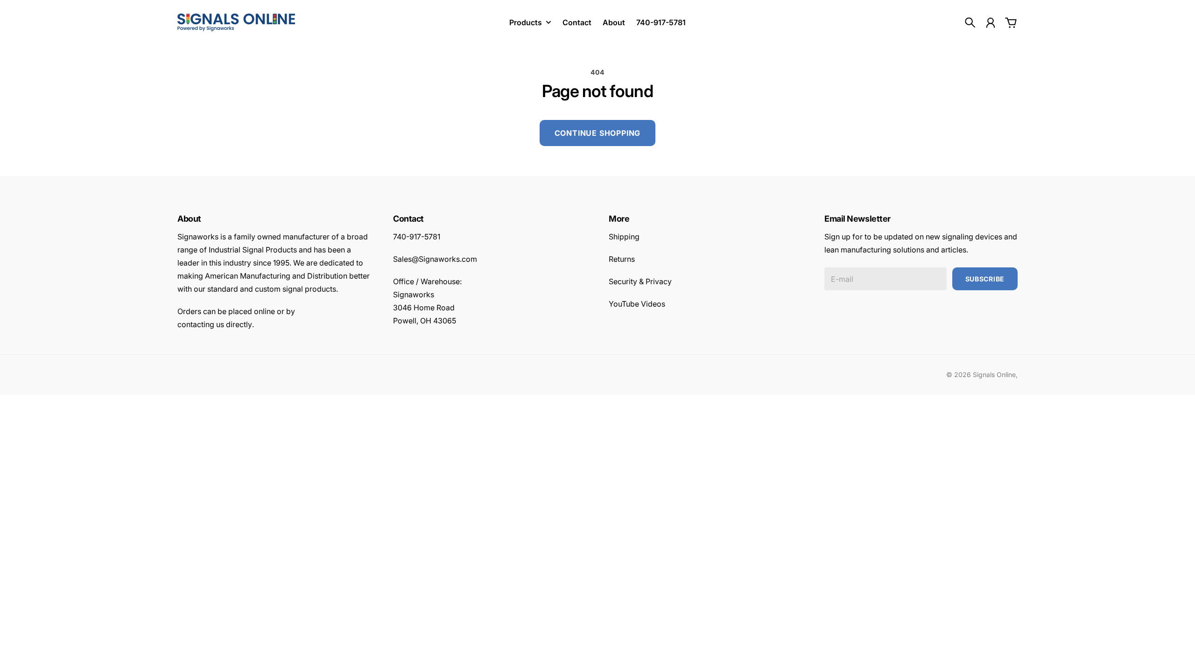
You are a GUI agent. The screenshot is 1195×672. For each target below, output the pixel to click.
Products (525, 23)
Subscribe (985, 279)
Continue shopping (598, 133)
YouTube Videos (637, 303)
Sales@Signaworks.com (435, 259)
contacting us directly (214, 324)
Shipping (624, 236)
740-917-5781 (416, 236)
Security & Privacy (640, 281)
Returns (622, 259)
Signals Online (994, 374)
